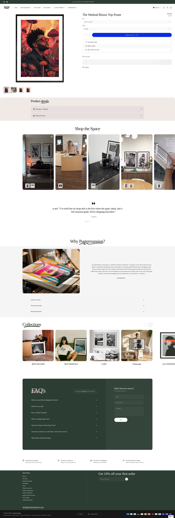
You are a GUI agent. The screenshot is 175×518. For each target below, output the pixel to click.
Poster (24, 485)
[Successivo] (73, 53)
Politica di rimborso (27, 493)
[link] (33, 507)
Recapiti (49, 515)
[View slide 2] (87, 221)
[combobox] (171, 516)
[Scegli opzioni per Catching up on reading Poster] (131, 185)
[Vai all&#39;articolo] (6, 90)
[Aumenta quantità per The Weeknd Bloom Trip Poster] (89, 35)
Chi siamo (25, 478)
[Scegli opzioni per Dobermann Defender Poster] (27, 185)
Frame (83, 25)
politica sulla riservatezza (29, 495)
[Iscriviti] (126, 479)
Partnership (25, 483)
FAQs (83, 391)
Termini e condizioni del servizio (26, 515)
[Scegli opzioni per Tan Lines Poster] (126, 185)
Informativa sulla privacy (16, 515)
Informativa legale (44, 515)
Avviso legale (26, 497)
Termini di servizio (27, 488)
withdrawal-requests (28, 500)
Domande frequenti (27, 481)
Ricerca (24, 476)
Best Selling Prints (121, 278)
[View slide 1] (86, 221)
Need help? (86, 67)
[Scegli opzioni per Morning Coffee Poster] (60, 185)
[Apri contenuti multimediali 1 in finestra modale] (39, 49)
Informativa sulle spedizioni (36, 515)
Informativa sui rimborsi (7, 515)
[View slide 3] (89, 221)
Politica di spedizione (28, 490)
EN (172, 516)
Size (83, 18)
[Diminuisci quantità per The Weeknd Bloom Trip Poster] (84, 35)
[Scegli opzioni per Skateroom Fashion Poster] (32, 185)
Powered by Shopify (17, 513)
